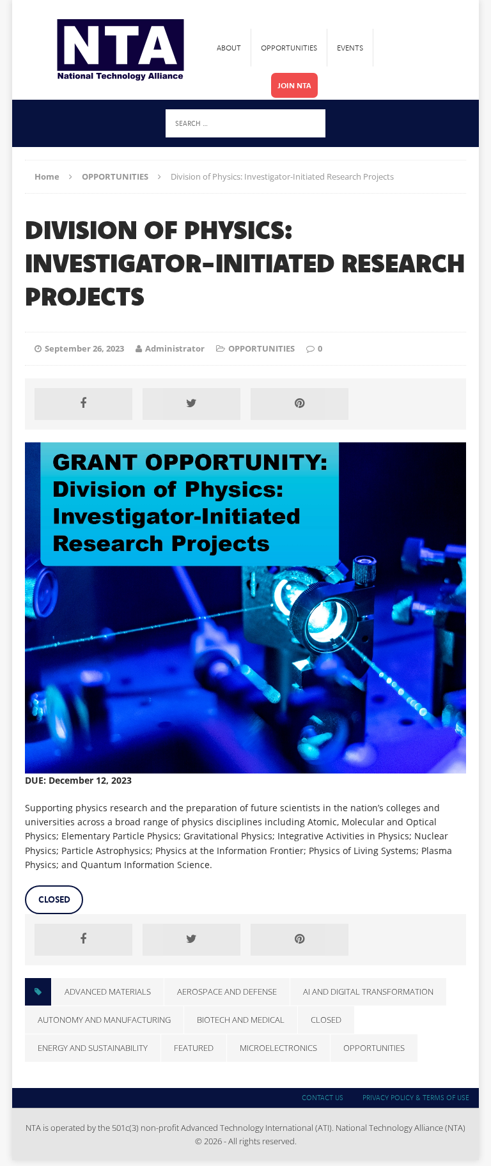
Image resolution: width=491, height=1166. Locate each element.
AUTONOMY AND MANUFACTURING (104, 1019)
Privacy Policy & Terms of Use (415, 1097)
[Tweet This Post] (191, 404)
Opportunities (289, 47)
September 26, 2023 (84, 348)
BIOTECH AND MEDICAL (240, 1019)
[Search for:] (245, 122)
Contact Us (322, 1097)
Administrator (175, 348)
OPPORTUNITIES (261, 348)
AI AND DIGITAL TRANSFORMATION (368, 991)
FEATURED (194, 1047)
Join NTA (294, 85)
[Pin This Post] (299, 404)
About (229, 47)
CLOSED (54, 899)
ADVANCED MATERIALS (108, 991)
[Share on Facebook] (83, 404)
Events (350, 47)
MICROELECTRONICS (278, 1047)
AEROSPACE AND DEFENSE (227, 991)
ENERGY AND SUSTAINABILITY (93, 1047)
